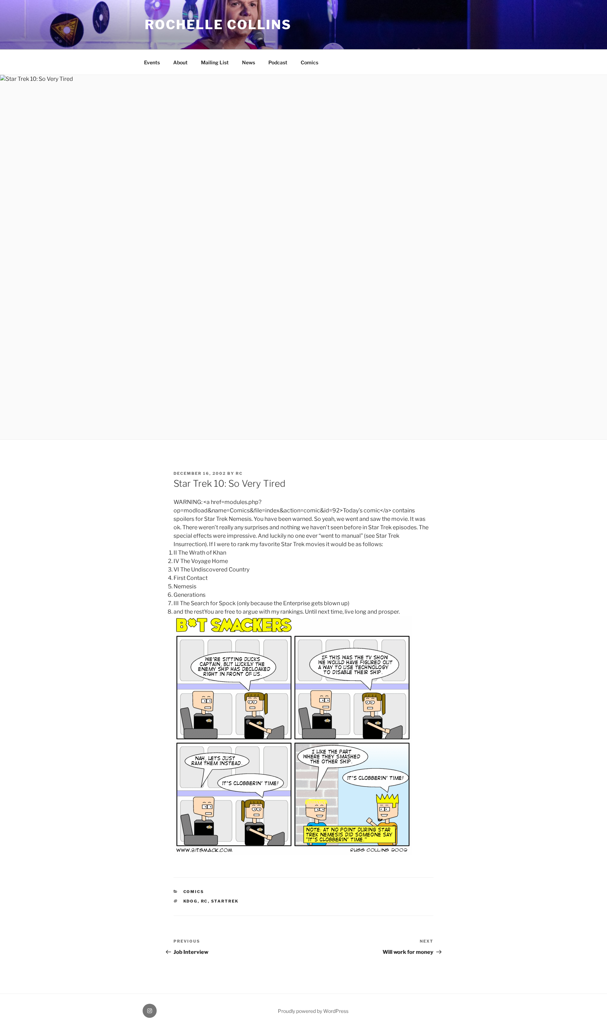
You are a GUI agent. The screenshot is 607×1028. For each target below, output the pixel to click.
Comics (309, 62)
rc (239, 473)
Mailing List (215, 62)
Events (152, 62)
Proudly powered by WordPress (313, 1011)
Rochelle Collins (218, 24)
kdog (190, 901)
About (180, 62)
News (248, 62)
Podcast (277, 62)
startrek (225, 901)
